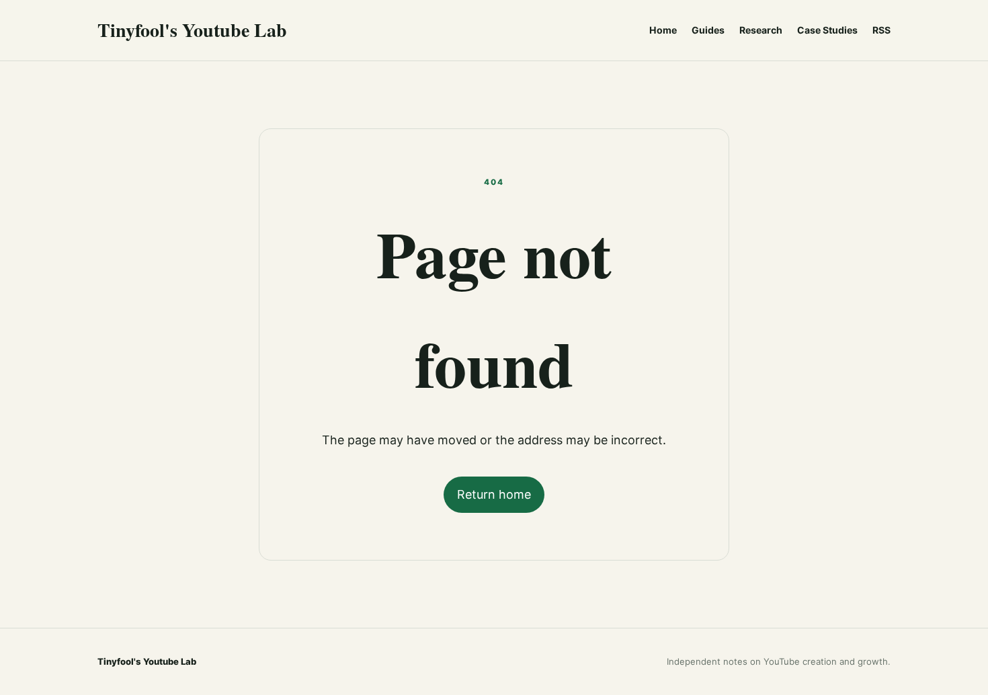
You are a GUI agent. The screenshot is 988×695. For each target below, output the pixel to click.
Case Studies (827, 30)
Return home (494, 494)
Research (760, 30)
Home (663, 30)
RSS (881, 30)
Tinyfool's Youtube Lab (192, 30)
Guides (708, 30)
